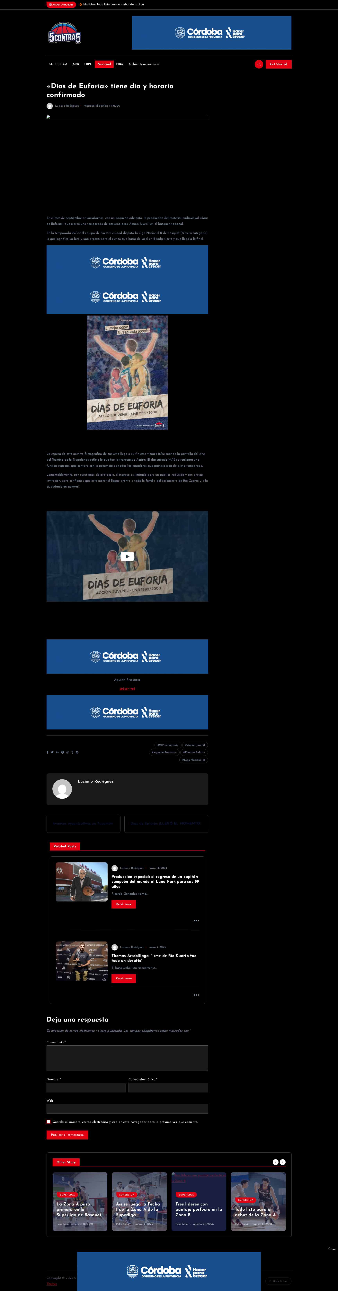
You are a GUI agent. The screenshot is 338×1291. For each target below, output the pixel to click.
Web (50, 1100)
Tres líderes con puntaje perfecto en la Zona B (189, 1209)
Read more (124, 904)
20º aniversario (168, 745)
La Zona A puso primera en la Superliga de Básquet (69, 1209)
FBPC (88, 64)
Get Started (278, 64)
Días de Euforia (195, 752)
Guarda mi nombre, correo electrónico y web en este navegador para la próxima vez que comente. (125, 1122)
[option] (70, 1201)
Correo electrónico (143, 1079)
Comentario (56, 1042)
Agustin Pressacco (165, 752)
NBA (119, 64)
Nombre (54, 1079)
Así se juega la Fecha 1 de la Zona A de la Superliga (129, 1209)
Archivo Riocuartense (144, 64)
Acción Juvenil (196, 745)
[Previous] (276, 1162)
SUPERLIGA (58, 64)
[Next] (283, 1162)
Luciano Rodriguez (67, 105)
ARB (76, 64)
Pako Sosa (53, 1224)
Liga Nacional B (194, 760)
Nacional (104, 64)
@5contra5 (127, 688)
